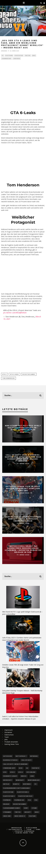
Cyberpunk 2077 (9, 768)
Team (6, 737)
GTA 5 (12, 772)
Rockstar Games (28, 374)
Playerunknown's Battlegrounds (16, 788)
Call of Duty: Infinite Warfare (15, 764)
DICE (20, 768)
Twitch (18, 812)
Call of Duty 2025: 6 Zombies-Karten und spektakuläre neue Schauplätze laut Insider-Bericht (23, 458)
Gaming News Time (11, 744)
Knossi (23, 776)
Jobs (6, 739)
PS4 (29, 800)
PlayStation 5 (9, 796)
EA (27, 768)
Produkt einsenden (11, 742)
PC (2, 55)
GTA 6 (4, 374)
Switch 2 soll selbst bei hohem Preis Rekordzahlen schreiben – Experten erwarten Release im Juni (23, 549)
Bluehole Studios (10, 760)
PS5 (36, 800)
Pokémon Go (19, 800)
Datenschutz (9, 735)
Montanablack (34, 780)
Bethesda (34, 756)
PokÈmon (6, 800)
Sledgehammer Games (11, 808)
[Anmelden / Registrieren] (44, 3)
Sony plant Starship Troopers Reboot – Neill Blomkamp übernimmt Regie (23, 519)
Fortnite (35, 768)
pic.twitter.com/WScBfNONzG (15, 313)
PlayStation (19, 55)
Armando (4, 50)
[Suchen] (41, 3)
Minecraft (20, 780)
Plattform (9, 55)
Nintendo (27, 784)
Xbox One (7, 816)
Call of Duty (26, 760)
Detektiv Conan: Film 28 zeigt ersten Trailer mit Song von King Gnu (23, 488)
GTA (4, 772)
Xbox (33, 55)
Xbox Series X (20, 816)
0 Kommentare (6, 58)
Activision (7, 756)
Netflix (6, 784)
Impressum (8, 730)
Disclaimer (8, 732)
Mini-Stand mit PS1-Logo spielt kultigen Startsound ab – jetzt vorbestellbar (23, 428)
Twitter (27, 55)
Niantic (16, 784)
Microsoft (7, 780)
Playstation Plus (25, 796)
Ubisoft (28, 812)
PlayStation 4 (22, 792)
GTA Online (31, 772)
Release (6, 804)
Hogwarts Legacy (10, 776)
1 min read (16, 58)
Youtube (32, 816)
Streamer (7, 812)
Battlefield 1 (21, 756)
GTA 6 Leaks (14, 374)
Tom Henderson (8, 378)
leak (32, 776)
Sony (26, 808)
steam (34, 808)
